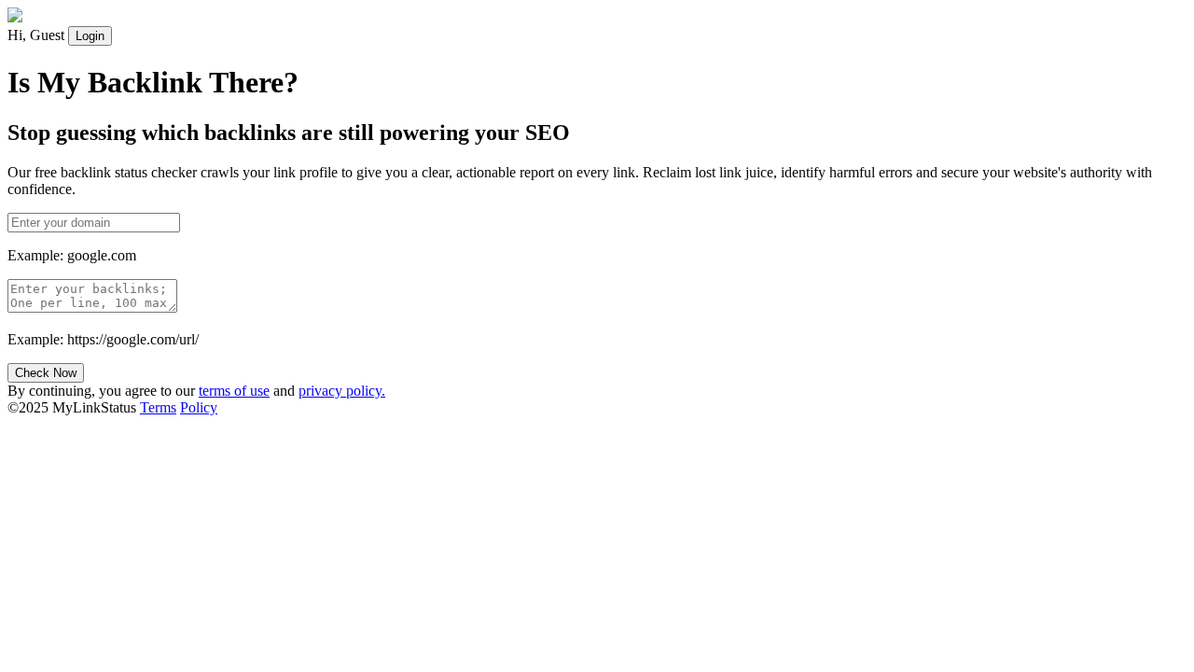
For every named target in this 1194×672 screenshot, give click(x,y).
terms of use (234, 391)
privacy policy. (341, 391)
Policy (198, 407)
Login (90, 36)
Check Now (45, 373)
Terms (158, 407)
